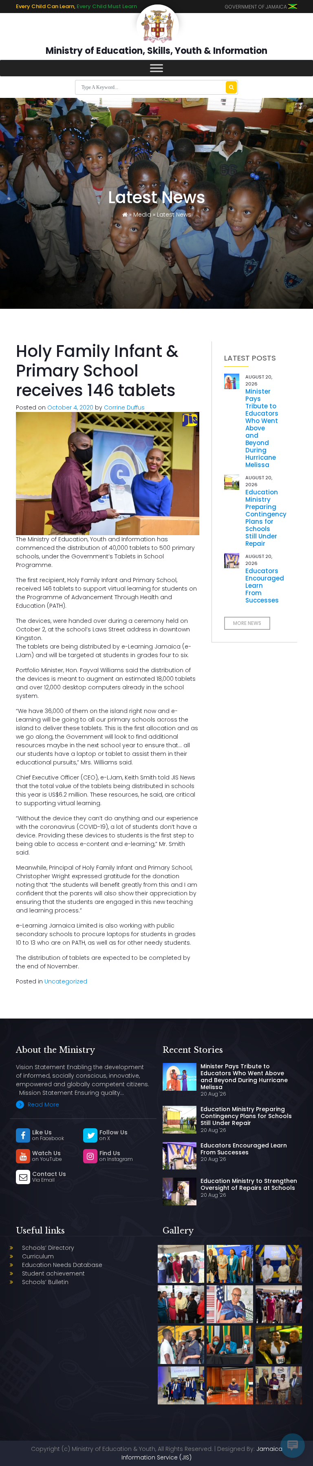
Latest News (174, 214)
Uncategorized (65, 981)
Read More (42, 1105)
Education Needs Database (62, 1265)
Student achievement (53, 1273)
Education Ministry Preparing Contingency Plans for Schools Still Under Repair (266, 518)
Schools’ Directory (48, 1248)
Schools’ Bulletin (45, 1282)
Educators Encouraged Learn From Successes (244, 1148)
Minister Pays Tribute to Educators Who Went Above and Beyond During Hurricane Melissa (261, 428)
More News (247, 623)
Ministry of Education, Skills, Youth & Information (156, 50)
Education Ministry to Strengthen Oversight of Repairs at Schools (249, 1184)
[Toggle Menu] (156, 68)
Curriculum (38, 1256)
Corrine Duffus (124, 407)
